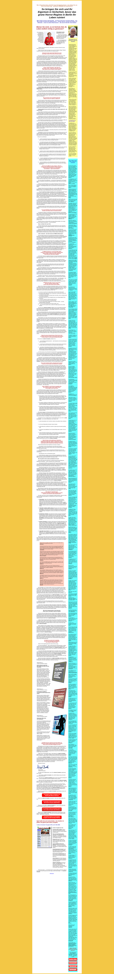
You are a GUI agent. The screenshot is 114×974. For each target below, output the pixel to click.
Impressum (52, 873)
